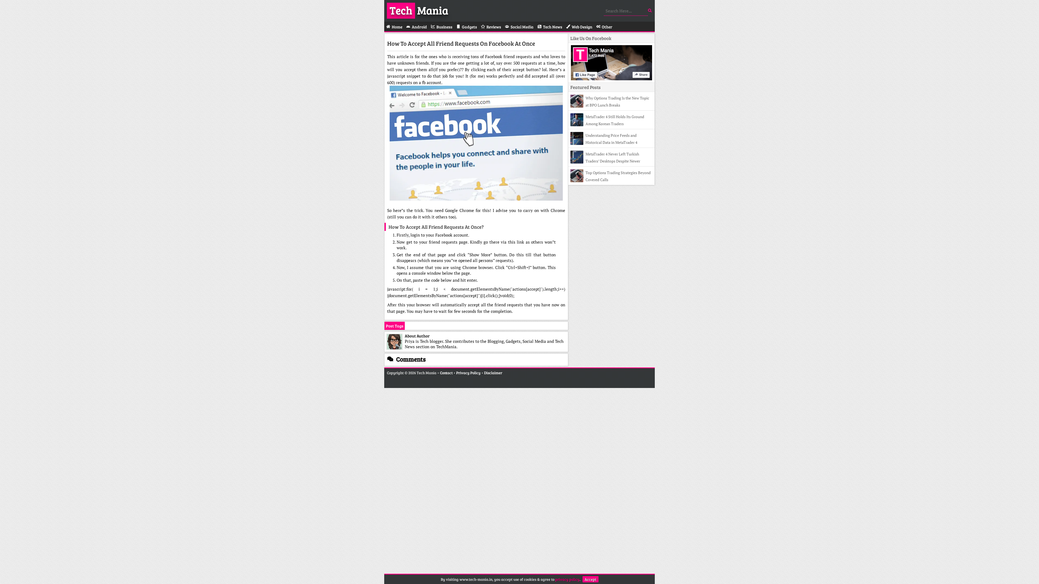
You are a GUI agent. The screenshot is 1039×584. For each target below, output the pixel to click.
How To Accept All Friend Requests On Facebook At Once (461, 43)
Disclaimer (493, 372)
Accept (590, 579)
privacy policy (567, 579)
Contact (446, 372)
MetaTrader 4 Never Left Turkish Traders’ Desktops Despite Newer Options (605, 161)
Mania (419, 10)
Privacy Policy (468, 372)
